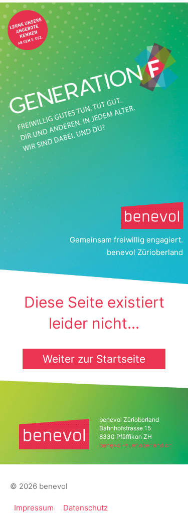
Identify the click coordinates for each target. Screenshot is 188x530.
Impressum (34, 507)
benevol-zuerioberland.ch (135, 445)
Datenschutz (85, 507)
